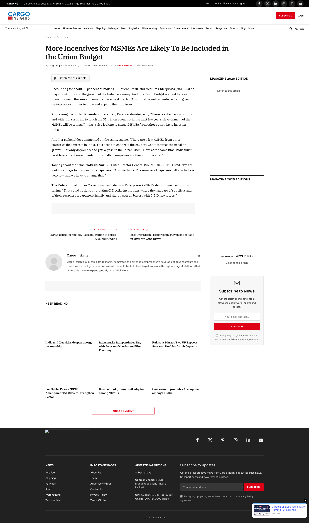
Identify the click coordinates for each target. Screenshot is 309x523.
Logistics (134, 28)
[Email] (32, 119)
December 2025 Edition (237, 256)
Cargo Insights (56, 65)
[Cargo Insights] (19, 15)
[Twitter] (32, 94)
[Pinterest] (32, 110)
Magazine (221, 28)
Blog (243, 28)
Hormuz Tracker (72, 28)
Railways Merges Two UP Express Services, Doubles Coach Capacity (174, 344)
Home (56, 28)
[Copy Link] (32, 143)
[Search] (291, 28)
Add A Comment (123, 411)
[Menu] (302, 28)
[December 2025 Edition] (237, 221)
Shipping (101, 28)
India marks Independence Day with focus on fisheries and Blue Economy (120, 346)
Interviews (197, 28)
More (251, 28)
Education (165, 28)
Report (209, 28)
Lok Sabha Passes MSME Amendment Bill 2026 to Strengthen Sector (69, 393)
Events (234, 28)
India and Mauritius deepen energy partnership (68, 344)
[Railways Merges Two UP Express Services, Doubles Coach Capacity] (176, 324)
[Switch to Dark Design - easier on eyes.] (297, 28)
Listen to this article (72, 78)
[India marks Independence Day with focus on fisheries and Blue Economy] (123, 324)
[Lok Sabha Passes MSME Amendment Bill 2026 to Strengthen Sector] (69, 370)
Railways (113, 28)
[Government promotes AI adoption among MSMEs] (123, 370)
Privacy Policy (238, 339)
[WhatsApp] (32, 135)
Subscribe (285, 15)
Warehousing (149, 28)
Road (123, 28)
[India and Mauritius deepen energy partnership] (69, 324)
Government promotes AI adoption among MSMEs (122, 391)
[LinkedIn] (32, 102)
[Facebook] (32, 86)
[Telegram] (32, 127)
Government (181, 28)
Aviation (88, 28)
